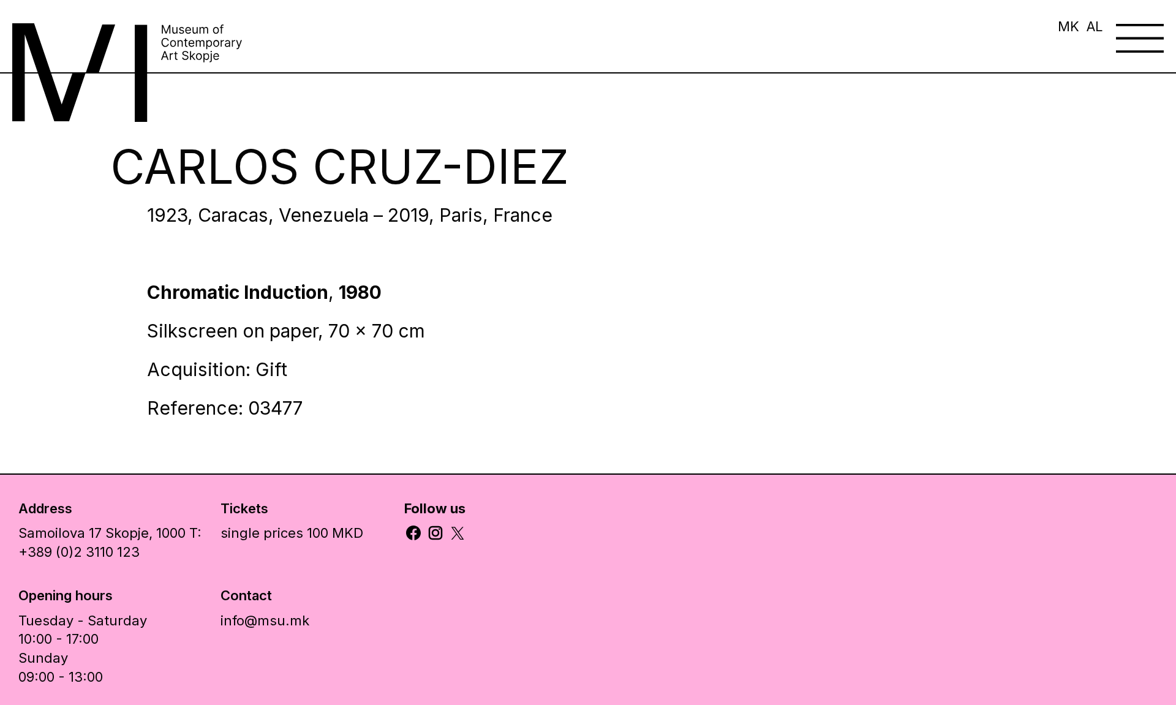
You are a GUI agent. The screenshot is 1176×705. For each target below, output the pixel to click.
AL (1095, 26)
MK (1068, 26)
